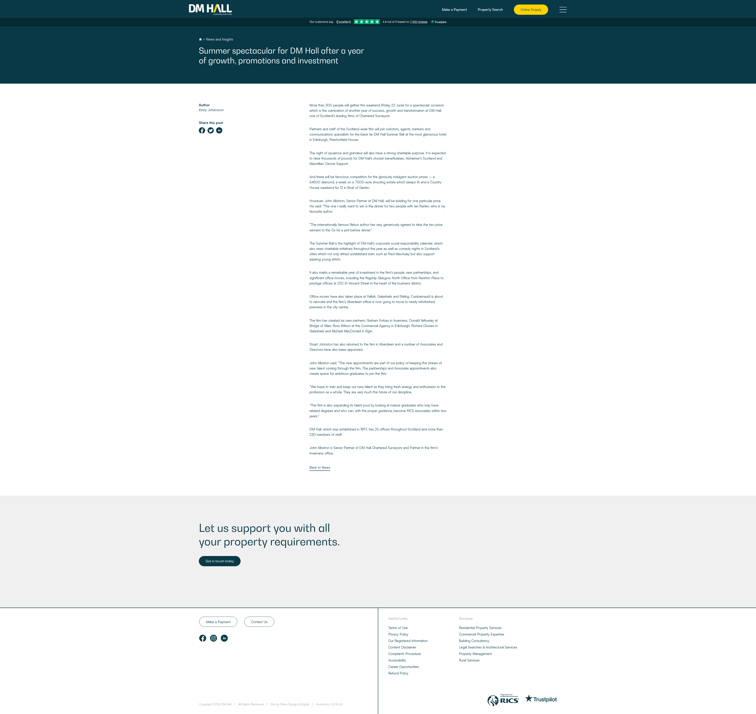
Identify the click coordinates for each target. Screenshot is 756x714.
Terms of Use (398, 628)
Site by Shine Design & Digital (289, 704)
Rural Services (469, 660)
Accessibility (397, 660)
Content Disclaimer (402, 647)
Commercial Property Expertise (481, 634)
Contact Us (259, 622)
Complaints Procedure (404, 654)
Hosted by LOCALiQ (329, 704)
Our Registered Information (408, 641)
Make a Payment (454, 9)
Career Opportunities (403, 667)
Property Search (490, 9)
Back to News (319, 467)
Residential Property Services (480, 628)
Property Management (475, 654)
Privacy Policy (398, 634)
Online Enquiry (531, 9)
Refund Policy (398, 673)
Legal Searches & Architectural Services (488, 647)
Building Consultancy (474, 641)
